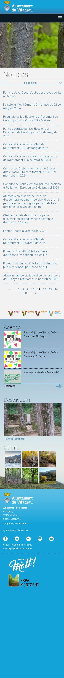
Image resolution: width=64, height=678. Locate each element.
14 (56, 289)
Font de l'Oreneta (15, 438)
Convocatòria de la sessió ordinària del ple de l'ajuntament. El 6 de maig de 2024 (30, 158)
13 (50, 289)
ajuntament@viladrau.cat (15, 530)
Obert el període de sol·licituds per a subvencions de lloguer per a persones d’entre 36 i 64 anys (28, 219)
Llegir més (9, 386)
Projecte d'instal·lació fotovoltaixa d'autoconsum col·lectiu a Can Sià (25, 253)
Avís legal (8, 548)
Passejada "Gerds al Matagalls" (41, 372)
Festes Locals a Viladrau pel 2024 (24, 231)
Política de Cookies (23, 548)
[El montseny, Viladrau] (13, 466)
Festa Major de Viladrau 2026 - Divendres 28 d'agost (41, 334)
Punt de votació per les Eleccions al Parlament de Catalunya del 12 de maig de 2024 (30, 132)
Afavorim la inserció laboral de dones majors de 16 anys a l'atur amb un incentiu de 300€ (31, 277)
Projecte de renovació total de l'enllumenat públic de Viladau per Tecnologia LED (30, 265)
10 (32, 289)
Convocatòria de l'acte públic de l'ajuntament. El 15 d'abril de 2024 (24, 241)
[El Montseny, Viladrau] (47, 483)
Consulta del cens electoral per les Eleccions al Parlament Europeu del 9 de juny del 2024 (32, 185)
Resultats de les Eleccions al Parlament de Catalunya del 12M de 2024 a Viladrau (30, 118)
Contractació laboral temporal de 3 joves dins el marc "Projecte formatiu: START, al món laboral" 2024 (29, 172)
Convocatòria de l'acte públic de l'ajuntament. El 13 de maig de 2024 (26, 146)
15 (26, 293)
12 (44, 289)
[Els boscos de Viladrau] (30, 466)
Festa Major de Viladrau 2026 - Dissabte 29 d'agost (41, 354)
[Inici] (18, 6)
